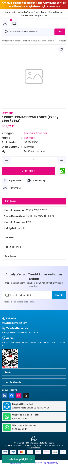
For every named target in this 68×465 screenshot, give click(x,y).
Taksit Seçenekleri (14, 247)
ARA (60, 31)
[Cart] (14, 23)
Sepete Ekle (28, 170)
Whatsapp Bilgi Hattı (20, 459)
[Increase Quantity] (61, 160)
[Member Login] (5, 23)
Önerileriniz (10, 256)
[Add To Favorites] (61, 49)
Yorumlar (9, 237)
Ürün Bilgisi (10, 201)
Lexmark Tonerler (35, 133)
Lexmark (29, 138)
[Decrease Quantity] (6, 160)
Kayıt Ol (59, 295)
